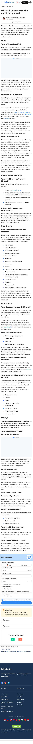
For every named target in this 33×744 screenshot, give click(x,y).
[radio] (2, 589)
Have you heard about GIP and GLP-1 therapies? (15, 591)
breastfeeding (16, 190)
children (6, 118)
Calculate (16, 603)
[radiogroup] (16, 565)
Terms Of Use (4, 696)
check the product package (21, 112)
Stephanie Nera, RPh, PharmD (18, 17)
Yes (5, 589)
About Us (19, 696)
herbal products (8, 327)
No (10, 589)
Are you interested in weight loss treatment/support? (11, 585)
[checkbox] (2, 600)
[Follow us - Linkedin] (9, 683)
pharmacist (27, 114)
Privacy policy (4, 699)
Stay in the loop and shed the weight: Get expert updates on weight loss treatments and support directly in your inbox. (17, 600)
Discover (3, 688)
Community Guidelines (7, 711)
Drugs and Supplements (7, 6)
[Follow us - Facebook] (2, 683)
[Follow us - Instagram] (5, 683)
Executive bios (21, 699)
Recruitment (20, 702)
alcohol (29, 369)
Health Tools (20, 688)
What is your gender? (8, 562)
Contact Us (20, 705)
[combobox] (18, 2)
